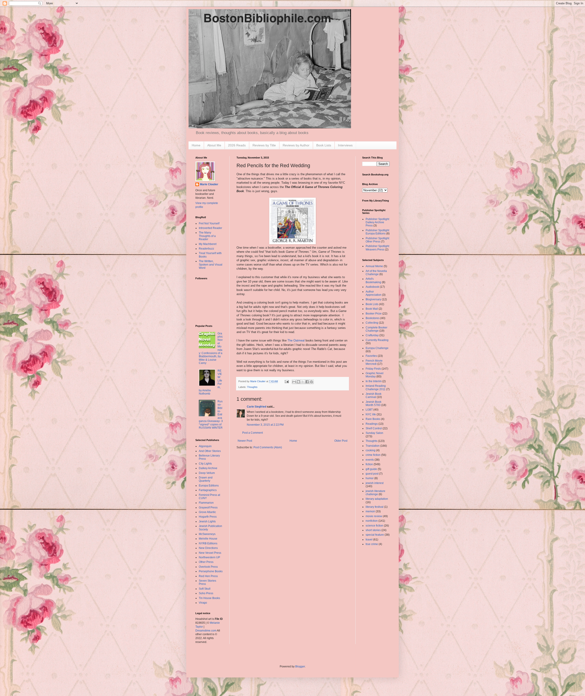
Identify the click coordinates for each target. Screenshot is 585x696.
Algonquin (205, 446)
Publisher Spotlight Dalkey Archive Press (377, 222)
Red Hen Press (208, 576)
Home (196, 145)
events (370, 459)
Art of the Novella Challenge (376, 272)
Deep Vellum (207, 473)
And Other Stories (210, 451)
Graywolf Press (208, 507)
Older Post (340, 440)
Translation (373, 445)
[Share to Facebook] (307, 381)
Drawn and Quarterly (206, 479)
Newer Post (245, 440)
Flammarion (206, 502)
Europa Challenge (377, 348)
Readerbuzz (206, 248)
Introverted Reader (210, 228)
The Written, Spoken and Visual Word (210, 264)
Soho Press (206, 593)
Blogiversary (373, 299)
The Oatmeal (296, 340)
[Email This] (294, 381)
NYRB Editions (208, 543)
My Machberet (207, 244)
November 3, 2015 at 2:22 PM (265, 424)
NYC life (371, 414)
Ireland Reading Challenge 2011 (376, 387)
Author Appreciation (373, 293)
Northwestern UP (209, 557)
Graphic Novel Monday (374, 375)
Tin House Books (209, 598)
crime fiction (373, 455)
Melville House (208, 538)
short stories (373, 530)
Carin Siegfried (256, 406)
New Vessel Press (210, 552)
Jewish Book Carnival (373, 395)
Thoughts (252, 387)
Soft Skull (204, 588)
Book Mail (372, 308)
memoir (370, 511)
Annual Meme (374, 266)
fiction (369, 464)
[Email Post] (287, 381)
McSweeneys (207, 534)
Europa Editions (209, 485)
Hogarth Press (208, 516)
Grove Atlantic (207, 512)
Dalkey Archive (208, 468)
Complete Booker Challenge (376, 329)
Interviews (345, 145)
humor (370, 478)
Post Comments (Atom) (267, 447)
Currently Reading (377, 340)
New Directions (208, 548)
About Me (214, 145)
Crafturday (372, 335)
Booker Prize (374, 313)
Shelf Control (374, 428)
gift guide (371, 469)
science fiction (374, 525)
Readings (372, 423)
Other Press (206, 562)
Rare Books (373, 419)
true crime (372, 544)
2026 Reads (237, 145)
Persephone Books (211, 571)
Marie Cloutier (209, 184)
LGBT (369, 409)
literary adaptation (377, 498)
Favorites (371, 355)
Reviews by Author (296, 145)
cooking (370, 450)
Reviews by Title (264, 145)
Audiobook (372, 286)
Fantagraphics (208, 490)
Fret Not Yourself (209, 223)
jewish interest (374, 483)
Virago (203, 602)
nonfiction (372, 520)
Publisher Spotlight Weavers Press (377, 248)
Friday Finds (373, 368)
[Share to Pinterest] (311, 381)
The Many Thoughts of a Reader (207, 236)
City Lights (205, 463)
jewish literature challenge (375, 492)
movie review (374, 516)
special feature (375, 534)
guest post (372, 473)
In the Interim (374, 381)
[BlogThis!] (298, 381)
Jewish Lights (207, 521)
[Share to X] (302, 381)
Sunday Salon (374, 433)
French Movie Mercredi (374, 362)
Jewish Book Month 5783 (373, 403)
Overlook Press (208, 566)
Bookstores (373, 318)
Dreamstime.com (205, 630)
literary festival (374, 506)
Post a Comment (252, 432)
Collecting (372, 322)
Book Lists (323, 145)
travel (369, 539)
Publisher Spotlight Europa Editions (377, 232)
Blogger (300, 666)
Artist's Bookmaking (373, 280)
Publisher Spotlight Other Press (377, 240)
